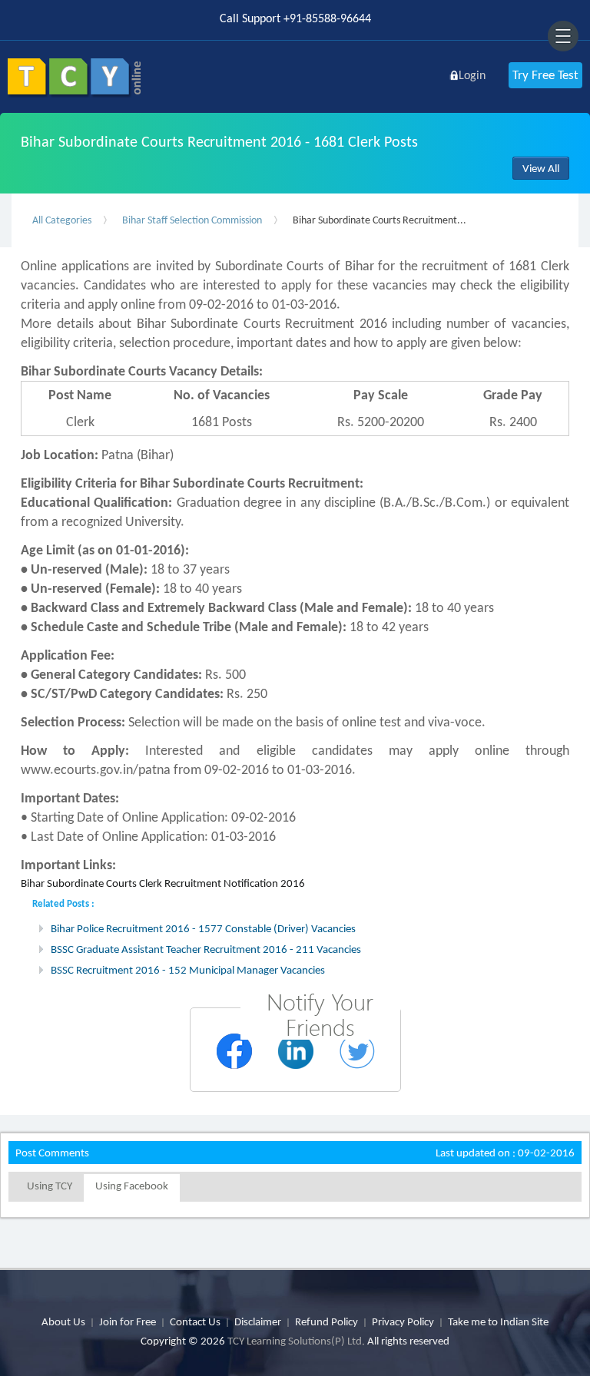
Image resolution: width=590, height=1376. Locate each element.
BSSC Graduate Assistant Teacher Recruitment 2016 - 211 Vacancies (206, 949)
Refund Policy (326, 1321)
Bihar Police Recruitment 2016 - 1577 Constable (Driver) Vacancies (203, 928)
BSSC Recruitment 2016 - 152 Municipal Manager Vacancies (188, 970)
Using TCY (49, 1185)
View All (540, 168)
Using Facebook (131, 1185)
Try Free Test (545, 75)
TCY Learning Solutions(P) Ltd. (296, 1341)
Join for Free (127, 1321)
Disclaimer (257, 1321)
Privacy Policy (403, 1321)
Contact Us (195, 1321)
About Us (63, 1321)
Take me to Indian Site (498, 1321)
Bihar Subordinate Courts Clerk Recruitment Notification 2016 (163, 883)
